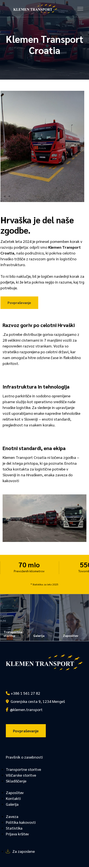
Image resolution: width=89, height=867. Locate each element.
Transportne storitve (23, 769)
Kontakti (13, 798)
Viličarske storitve (21, 775)
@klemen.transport (25, 709)
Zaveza (12, 816)
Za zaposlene (23, 851)
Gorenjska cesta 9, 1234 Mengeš (37, 701)
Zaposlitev (15, 792)
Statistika (14, 827)
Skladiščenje (16, 780)
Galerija (12, 804)
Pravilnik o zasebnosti (24, 756)
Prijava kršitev (17, 833)
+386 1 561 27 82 (25, 693)
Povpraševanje (19, 302)
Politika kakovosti (21, 822)
